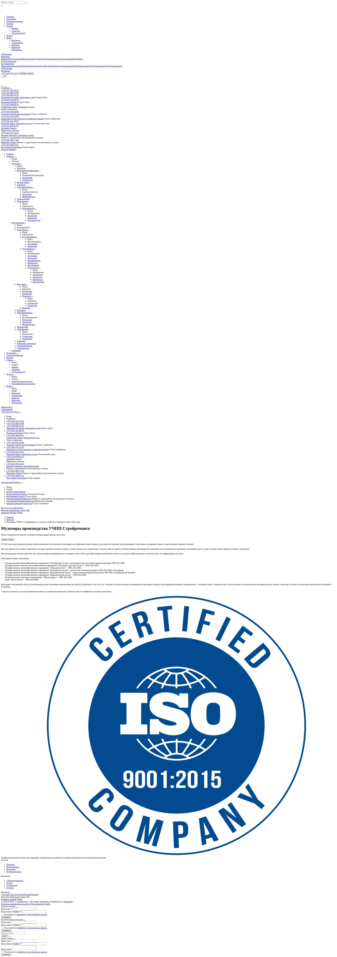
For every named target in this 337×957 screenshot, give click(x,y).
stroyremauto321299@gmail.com (20, 501)
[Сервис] (14, 360)
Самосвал (39, 59)
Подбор (9, 24)
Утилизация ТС (19, 33)
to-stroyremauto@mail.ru (16, 494)
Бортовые (16, 66)
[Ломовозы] (32, 296)
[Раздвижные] (40, 268)
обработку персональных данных (32, 914)
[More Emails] (22, 483)
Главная (9, 154)
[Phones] (2, 86)
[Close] (12, 88)
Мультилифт (50, 66)
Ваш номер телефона (11, 912)
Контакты (16, 40)
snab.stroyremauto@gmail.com (19, 503)
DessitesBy (68, 902)
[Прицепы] (21, 164)
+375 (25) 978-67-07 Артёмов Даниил (10, 127)
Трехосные (27, 194)
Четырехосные (28, 197)
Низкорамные (28, 208)
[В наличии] (18, 353)
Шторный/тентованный (12, 59)
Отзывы (10, 888)
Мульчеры (5, 71)
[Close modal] (17, 907)
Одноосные (32, 303)
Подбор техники (13, 872)
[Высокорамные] (37, 237)
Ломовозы (26, 296)
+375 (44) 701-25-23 (10, 90)
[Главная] (12, 83)
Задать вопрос (8, 540)
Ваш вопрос (6, 949)
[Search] (5, 86)
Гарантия (16, 31)
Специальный (65, 59)
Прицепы (5, 57)
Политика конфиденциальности (15, 904)
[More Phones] (20, 412)
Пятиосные (32, 263)
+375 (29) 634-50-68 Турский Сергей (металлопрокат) (16, 113)
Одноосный (27, 180)
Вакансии (16, 47)
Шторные (25, 66)
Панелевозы (61, 66)
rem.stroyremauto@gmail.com (18, 499)
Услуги (9, 35)
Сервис (9, 26)
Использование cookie (40, 904)
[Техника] (15, 157)
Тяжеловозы (77, 59)
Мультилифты (29, 59)
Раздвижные (33, 268)
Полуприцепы (7, 64)
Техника (10, 17)
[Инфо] (13, 386)
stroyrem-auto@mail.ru (16, 492)
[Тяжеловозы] (29, 202)
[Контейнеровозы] (33, 313)
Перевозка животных (85, 66)
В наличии (11, 19)
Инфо (8, 38)
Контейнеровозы (36, 66)
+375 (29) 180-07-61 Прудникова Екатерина (11, 146)
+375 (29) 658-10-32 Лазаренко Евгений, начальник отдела (18, 96)
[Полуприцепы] (25, 223)
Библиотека (17, 50)
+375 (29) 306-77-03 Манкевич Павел (10, 141)
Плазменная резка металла (23, 384)
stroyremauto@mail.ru (15, 496)
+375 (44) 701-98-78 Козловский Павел (10, 101)
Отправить (6, 917)
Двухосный (27, 178)
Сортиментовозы (51, 59)
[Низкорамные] (35, 209)
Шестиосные (33, 265)
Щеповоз (26, 308)
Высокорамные (29, 237)
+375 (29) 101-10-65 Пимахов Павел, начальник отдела (16, 122)
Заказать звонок (26, 73)
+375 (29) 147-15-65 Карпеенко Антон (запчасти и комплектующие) (22, 117)
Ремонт (15, 28)
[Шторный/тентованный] (39, 171)
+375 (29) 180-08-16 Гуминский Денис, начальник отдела (17, 105)
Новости (15, 45)
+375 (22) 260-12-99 (10, 93)
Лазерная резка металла (22, 381)
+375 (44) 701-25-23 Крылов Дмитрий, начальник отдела (17, 134)
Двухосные (32, 215)
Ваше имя (6, 909)
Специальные (116, 66)
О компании (17, 43)
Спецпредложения (14, 21)
